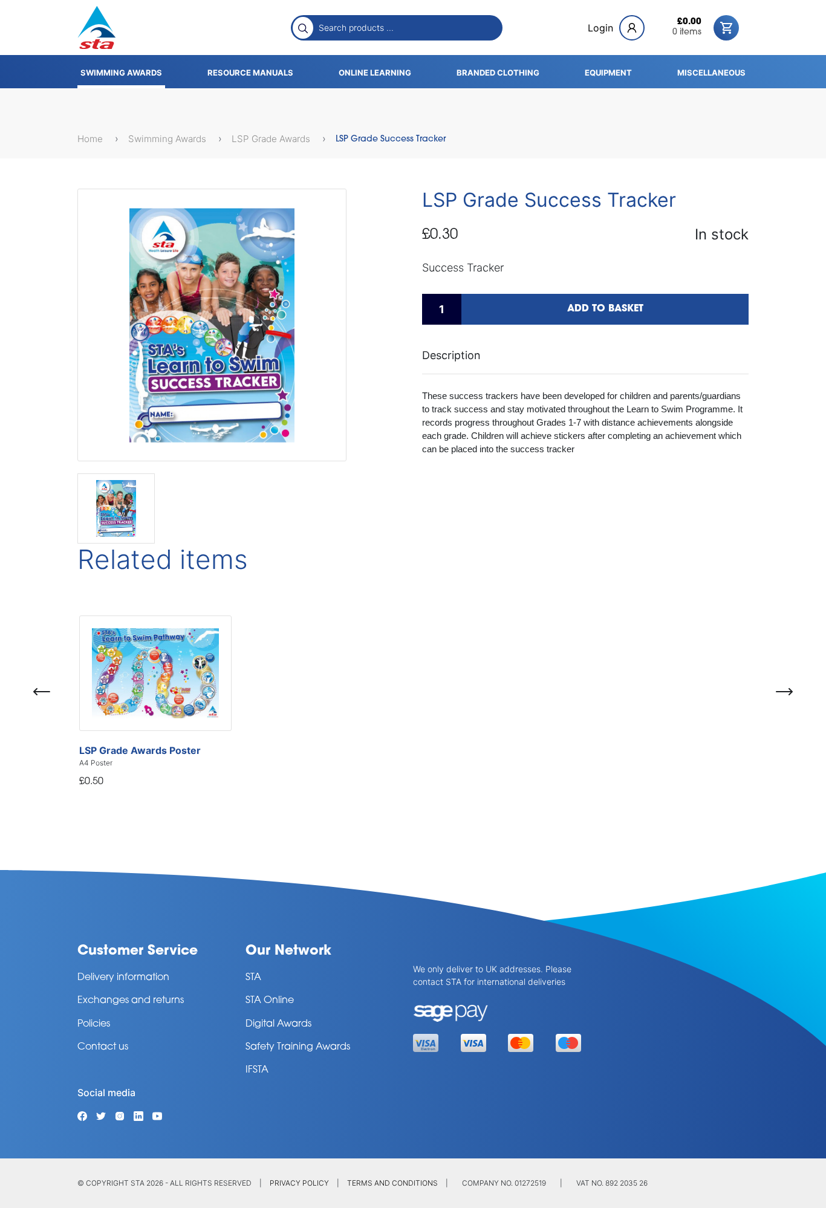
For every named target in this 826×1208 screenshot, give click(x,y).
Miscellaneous (711, 72)
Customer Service (137, 951)
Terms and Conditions (392, 1182)
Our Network (288, 951)
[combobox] (407, 27)
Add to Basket (605, 309)
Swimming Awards (121, 72)
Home (91, 139)
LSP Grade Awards (272, 139)
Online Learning (375, 72)
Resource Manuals (250, 72)
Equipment (608, 72)
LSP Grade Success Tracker (391, 139)
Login (600, 28)
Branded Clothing (498, 72)
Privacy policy (299, 1182)
